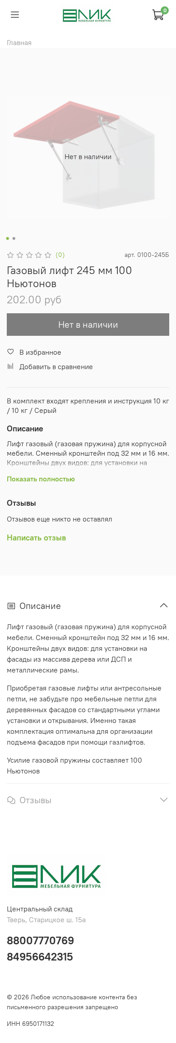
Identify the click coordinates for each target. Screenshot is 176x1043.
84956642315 (40, 956)
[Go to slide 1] (7, 238)
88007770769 (40, 940)
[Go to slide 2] (14, 238)
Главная (19, 42)
